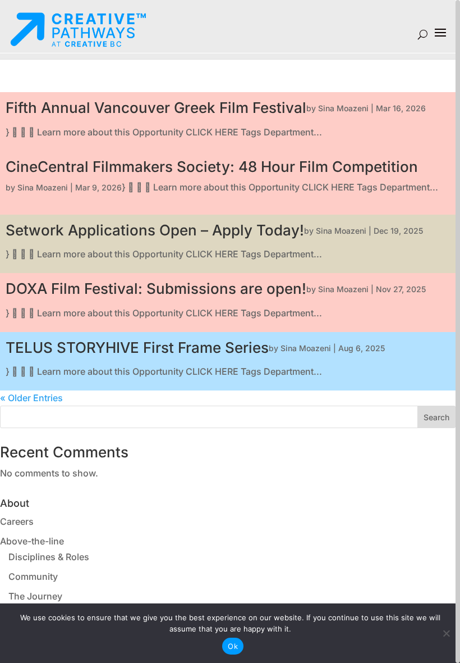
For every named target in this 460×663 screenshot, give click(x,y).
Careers (17, 521)
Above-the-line (32, 541)
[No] (446, 633)
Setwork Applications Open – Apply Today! (155, 230)
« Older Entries (31, 397)
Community (33, 576)
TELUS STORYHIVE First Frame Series (137, 347)
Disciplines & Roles (48, 556)
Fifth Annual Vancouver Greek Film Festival (156, 107)
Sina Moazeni (343, 108)
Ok (233, 646)
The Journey (35, 596)
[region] (230, 331)
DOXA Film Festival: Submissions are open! (156, 288)
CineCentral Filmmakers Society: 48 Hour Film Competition (212, 166)
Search (436, 417)
